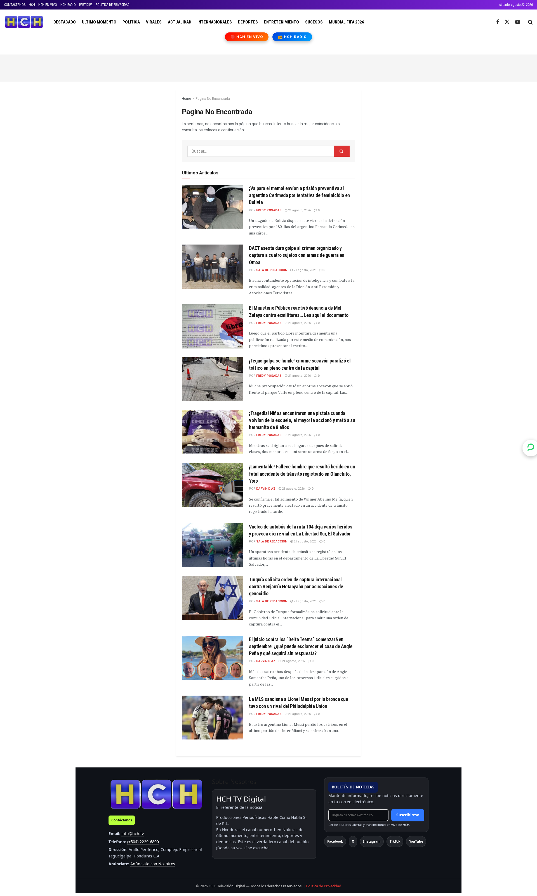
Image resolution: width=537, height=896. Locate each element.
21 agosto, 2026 (299, 210)
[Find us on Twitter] (507, 22)
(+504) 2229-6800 (143, 841)
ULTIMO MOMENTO (99, 22)
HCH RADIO (68, 5)
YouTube (416, 841)
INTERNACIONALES (214, 22)
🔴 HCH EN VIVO (246, 37)
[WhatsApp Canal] (530, 448)
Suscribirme (407, 814)
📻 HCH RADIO (292, 37)
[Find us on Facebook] (497, 22)
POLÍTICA (131, 22)
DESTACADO (64, 22)
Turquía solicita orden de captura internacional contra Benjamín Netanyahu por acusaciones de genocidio (296, 586)
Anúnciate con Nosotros (152, 863)
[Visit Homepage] (24, 22)
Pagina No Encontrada (213, 99)
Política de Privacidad (323, 885)
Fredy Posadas (269, 210)
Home (186, 99)
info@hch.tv (132, 833)
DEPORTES (248, 22)
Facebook (335, 841)
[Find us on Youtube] (517, 22)
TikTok (395, 841)
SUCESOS (314, 22)
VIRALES (154, 22)
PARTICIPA (85, 5)
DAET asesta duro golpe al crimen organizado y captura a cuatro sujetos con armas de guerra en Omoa (296, 255)
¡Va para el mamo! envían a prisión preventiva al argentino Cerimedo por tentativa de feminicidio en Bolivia (299, 195)
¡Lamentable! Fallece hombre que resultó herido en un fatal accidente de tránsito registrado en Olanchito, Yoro (302, 473)
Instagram (372, 841)
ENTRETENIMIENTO (281, 22)
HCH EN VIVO (47, 5)
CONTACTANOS (14, 5)
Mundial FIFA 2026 (346, 22)
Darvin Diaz (265, 488)
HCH (32, 5)
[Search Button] (530, 22)
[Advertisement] (268, 67)
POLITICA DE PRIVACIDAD (112, 5)
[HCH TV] (156, 794)
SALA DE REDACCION (271, 270)
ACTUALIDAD (179, 22)
